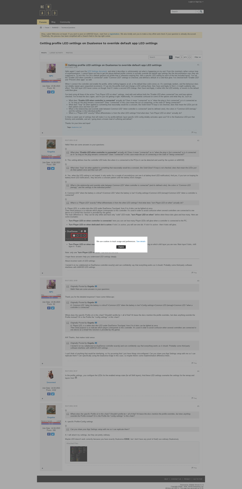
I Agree (121, 247)
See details (141, 241)
